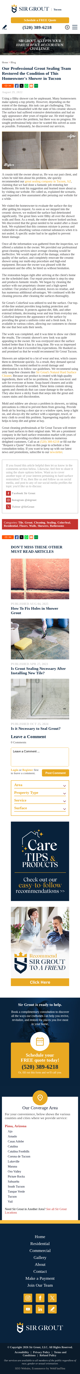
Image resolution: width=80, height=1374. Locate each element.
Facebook (17, 86)
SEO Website (22, 1368)
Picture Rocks (16, 1176)
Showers (43, 525)
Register (27, 769)
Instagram (27, 1298)
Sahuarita (13, 1181)
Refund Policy (48, 1355)
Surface (20, 808)
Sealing (51, 522)
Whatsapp (26, 86)
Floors (23, 525)
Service (20, 800)
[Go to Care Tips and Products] (40, 861)
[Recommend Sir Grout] (40, 946)
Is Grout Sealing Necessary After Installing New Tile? (38, 670)
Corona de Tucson (19, 1156)
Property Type (26, 792)
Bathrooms (57, 525)
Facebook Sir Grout (23, 493)
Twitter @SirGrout (23, 506)
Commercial (40, 1250)
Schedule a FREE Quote (40, 20)
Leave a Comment (28, 736)
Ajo (10, 1131)
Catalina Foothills (18, 1151)
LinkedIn (40, 1309)
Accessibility (22, 1352)
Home (5, 62)
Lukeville (13, 1161)
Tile (20, 522)
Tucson (12, 1196)
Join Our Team (40, 1285)
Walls (32, 525)
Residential (11, 525)
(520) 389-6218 (37, 27)
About (40, 1264)
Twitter (21, 86)
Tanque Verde (16, 1191)
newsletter (56, 452)
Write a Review (4, 27)
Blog (13, 62)
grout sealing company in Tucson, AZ (48, 181)
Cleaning (39, 522)
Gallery (40, 1257)
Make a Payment (40, 1278)
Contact (40, 1271)
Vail (10, 1201)
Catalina (13, 1146)
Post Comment (55, 773)
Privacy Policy (41, 1352)
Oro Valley (14, 1171)
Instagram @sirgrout (24, 500)
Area (18, 785)
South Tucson (16, 1186)
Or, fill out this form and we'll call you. (40, 1072)
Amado (12, 1136)
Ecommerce (38, 1368)
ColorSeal (63, 522)
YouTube (27, 1309)
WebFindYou (57, 1368)
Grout (28, 522)
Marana (12, 1166)
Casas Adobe (16, 1141)
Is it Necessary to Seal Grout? (36, 728)
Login (14, 769)
